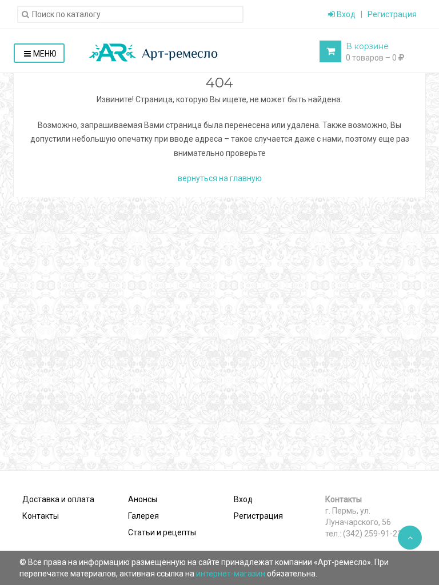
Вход (345, 14)
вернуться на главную (220, 178)
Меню (45, 53)
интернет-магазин (231, 573)
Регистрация (392, 14)
